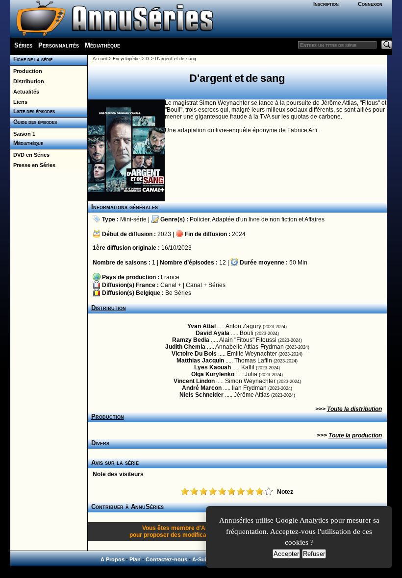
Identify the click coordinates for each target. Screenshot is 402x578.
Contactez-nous (166, 559)
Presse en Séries (32, 165)
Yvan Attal (201, 326)
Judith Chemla (185, 346)
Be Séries (178, 292)
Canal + (170, 285)
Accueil (100, 58)
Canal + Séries (206, 285)
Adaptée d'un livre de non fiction (254, 219)
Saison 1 (22, 134)
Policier (199, 219)
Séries (23, 45)
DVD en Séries (30, 155)
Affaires (314, 219)
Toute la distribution (354, 409)
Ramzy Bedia (190, 340)
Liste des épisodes (32, 111)
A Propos (112, 559)
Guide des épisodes (33, 122)
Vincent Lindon (194, 381)
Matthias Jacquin (200, 360)
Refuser (314, 553)
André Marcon (202, 388)
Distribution (27, 81)
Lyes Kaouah (212, 367)
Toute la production (355, 435)
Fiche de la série (31, 59)
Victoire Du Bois (194, 353)
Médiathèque (102, 45)
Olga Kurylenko (212, 374)
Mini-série (133, 219)
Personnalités (58, 45)
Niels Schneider (201, 394)
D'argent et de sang (175, 58)
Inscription (326, 4)
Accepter (286, 553)
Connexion (370, 4)
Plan (135, 559)
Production (26, 71)
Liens (18, 102)
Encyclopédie (126, 58)
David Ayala (212, 333)
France (170, 277)
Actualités (24, 92)
